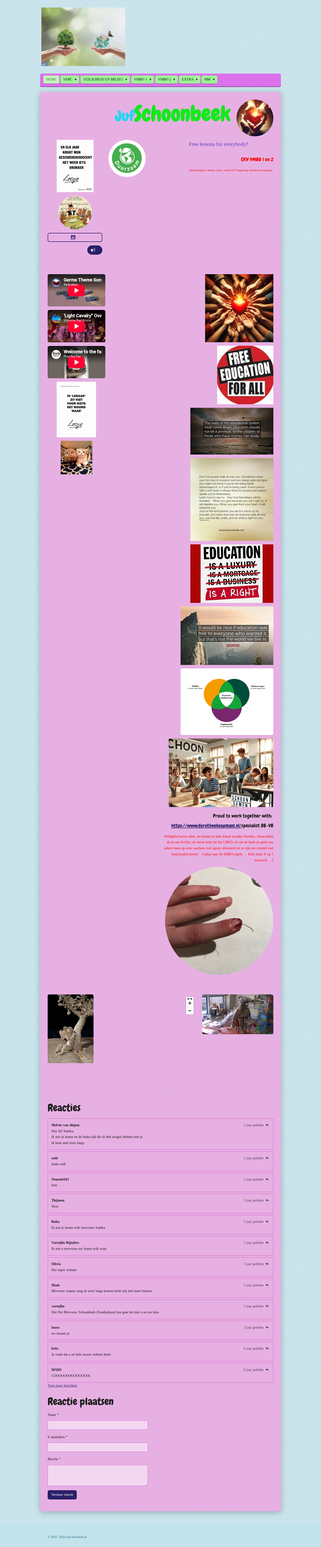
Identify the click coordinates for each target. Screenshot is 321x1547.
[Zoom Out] (190, 1010)
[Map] (160, 1005)
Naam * (53, 1415)
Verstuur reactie (62, 1494)
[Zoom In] (190, 1003)
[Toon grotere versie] (254, 118)
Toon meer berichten (62, 1385)
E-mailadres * (57, 1437)
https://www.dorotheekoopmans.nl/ (206, 825)
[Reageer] (267, 1125)
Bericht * (54, 1459)
